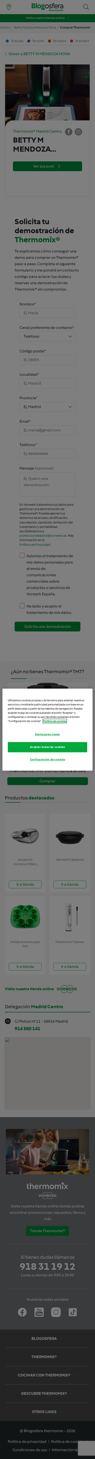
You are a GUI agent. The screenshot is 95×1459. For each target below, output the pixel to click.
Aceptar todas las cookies (47, 747)
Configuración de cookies (47, 759)
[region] (47, 729)
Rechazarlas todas (47, 734)
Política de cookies (54, 721)
